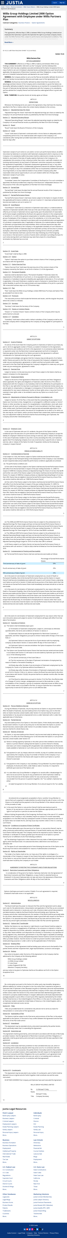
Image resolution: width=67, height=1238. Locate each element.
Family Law (37, 1130)
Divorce (36, 1121)
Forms (8, 7)
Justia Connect (11, 1233)
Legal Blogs (6, 1200)
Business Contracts (16, 7)
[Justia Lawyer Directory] (42, 1229)
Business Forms (8, 1202)
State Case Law (38, 1175)
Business (6, 1140)
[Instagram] (32, 1229)
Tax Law (5, 1159)
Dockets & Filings (8, 1186)
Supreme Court (8, 1178)
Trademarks (7, 1211)
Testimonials (38, 1214)
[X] (40, 1229)
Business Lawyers (8, 1118)
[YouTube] (27, 1229)
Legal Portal (21, 1233)
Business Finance (24, 23)
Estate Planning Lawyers (11, 1127)
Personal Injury (39, 1132)
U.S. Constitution (8, 1170)
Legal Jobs (6, 1197)
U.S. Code (6, 1173)
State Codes (37, 1173)
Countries (6, 1214)
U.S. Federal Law (9, 1167)
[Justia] (14, 2)
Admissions (37, 1145)
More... (5, 1135)
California (37, 1178)
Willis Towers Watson (29, 7)
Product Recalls (8, 1205)
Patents (5, 1208)
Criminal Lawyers (8, 1121)
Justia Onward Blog (40, 1211)
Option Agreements (38, 23)
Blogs (35, 1157)
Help (35, 1233)
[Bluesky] (37, 1229)
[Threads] (35, 1229)
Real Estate (6, 1157)
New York (37, 1184)
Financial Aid (38, 1148)
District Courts (7, 1184)
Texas (35, 1186)
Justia (2, 7)
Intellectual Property (9, 1151)
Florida (36, 1181)
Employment (7, 1148)
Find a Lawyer (8, 1113)
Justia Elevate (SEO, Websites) (43, 1205)
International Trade (9, 1154)
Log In (55, 2)
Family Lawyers (7, 1130)
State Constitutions (40, 1170)
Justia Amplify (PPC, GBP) (42, 1208)
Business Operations (9, 1145)
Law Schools (38, 1140)
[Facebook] (30, 1229)
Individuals (38, 1113)
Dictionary (37, 1143)
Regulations (6, 1175)
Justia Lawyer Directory (41, 1200)
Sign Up (62, 2)
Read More (8, 42)
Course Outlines (39, 1151)
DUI (35, 1124)
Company (30, 1233)
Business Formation (9, 1143)
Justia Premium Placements (42, 1202)
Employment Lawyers (10, 1124)
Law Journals (38, 1154)
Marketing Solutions (41, 1194)
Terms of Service (43, 1233)
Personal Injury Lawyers (10, 1132)
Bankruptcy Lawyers (9, 1116)
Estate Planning (39, 1127)
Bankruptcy (37, 1116)
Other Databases (9, 1194)
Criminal (36, 1118)
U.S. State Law (39, 1167)
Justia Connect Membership (43, 1197)
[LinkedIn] (25, 1229)
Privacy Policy (54, 1233)
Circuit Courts (7, 1181)
